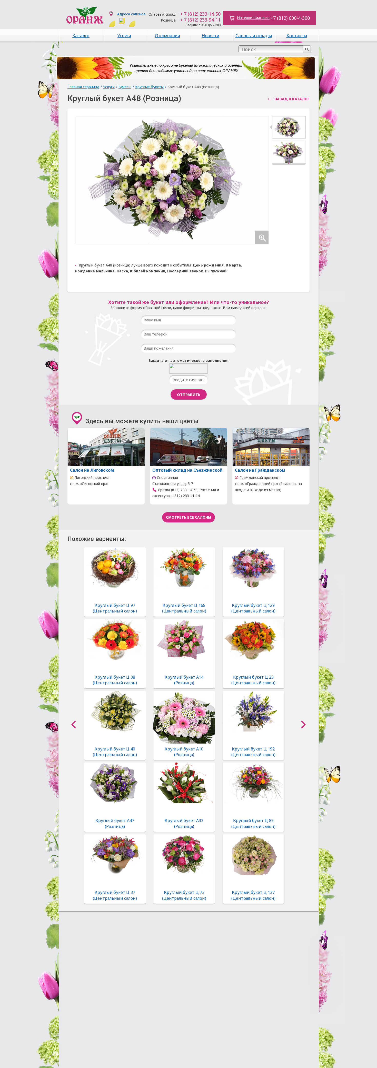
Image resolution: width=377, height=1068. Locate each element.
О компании (167, 35)
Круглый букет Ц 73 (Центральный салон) (184, 895)
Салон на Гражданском (260, 470)
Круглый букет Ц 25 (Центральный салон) (253, 680)
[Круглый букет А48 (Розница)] (289, 128)
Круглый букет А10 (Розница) (184, 751)
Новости (210, 35)
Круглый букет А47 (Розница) (114, 823)
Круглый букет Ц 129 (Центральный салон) (253, 608)
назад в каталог (292, 99)
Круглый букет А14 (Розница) (184, 680)
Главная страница (83, 86)
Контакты (296, 35)
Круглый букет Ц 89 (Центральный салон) (253, 823)
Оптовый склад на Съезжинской (187, 470)
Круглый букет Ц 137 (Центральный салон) (253, 895)
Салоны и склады (253, 35)
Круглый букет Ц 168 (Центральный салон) (184, 608)
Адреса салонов (131, 14)
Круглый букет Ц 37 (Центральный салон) (115, 895)
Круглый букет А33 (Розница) (184, 823)
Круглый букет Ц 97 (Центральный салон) (115, 608)
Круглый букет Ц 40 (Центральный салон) (115, 751)
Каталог (81, 35)
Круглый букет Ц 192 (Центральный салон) (253, 751)
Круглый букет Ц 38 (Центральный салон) (115, 680)
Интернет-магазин (253, 17)
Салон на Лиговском (92, 470)
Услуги (124, 35)
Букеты (124, 86)
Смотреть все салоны (188, 517)
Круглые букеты (149, 86)
